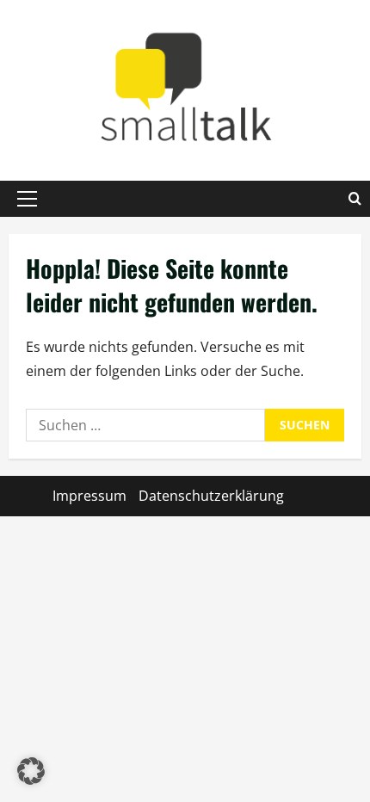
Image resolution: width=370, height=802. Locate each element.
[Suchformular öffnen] (354, 198)
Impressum (89, 495)
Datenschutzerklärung (211, 495)
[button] (27, 199)
